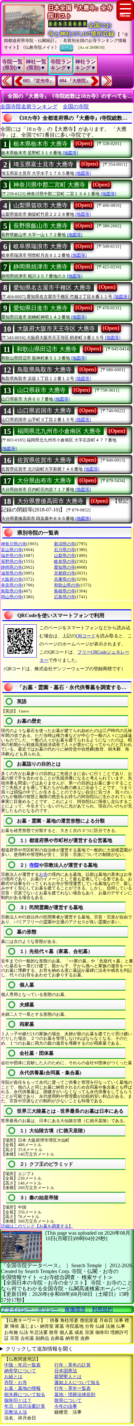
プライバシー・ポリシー (30, 1309)
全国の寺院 (76, 106)
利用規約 (102, 1309)
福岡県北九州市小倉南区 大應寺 (59, 431)
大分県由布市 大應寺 (44, 480)
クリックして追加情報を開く (39, 1348)
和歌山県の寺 (66, 585)
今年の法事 (65, 1406)
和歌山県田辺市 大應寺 (47, 349)
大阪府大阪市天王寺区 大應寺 (56, 328)
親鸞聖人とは (68, 1376)
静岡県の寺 (11, 567)
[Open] (83, 143)
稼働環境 (75, 1309)
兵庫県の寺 (64, 579)
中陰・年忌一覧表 (22, 1365)
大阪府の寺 (11, 579)
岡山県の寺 (11, 596)
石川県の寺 (64, 549)
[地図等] (70, 152)
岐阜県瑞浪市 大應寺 (40, 246)
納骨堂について (20, 1370)
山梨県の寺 (64, 555)
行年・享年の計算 (72, 1365)
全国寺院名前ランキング (29, 106)
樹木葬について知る (24, 1394)
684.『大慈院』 (75, 80)
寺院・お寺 (15, 1382)
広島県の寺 (64, 596)
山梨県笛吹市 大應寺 (40, 205)
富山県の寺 (11, 549)
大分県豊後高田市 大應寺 (50, 501)
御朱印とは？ (18, 1400)
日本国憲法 (65, 1370)
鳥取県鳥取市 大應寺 (44, 369)
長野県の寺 (11, 561)
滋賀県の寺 (11, 573)
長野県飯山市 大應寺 (40, 226)
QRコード (86, 635)
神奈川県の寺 (13, 543)
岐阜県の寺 (64, 561)
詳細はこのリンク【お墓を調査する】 (37, 1226)
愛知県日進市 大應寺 (40, 308)
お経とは (13, 1376)
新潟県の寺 (64, 543)
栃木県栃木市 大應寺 (40, 144)
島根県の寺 (64, 591)
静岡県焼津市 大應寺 (40, 267)
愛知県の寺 (64, 567)
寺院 (34, 865)
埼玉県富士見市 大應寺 (43, 164)
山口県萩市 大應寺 (41, 390)
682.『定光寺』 (38, 80)
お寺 (43, 874)
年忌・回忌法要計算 (24, 1406)
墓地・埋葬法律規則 (74, 1394)
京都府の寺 (64, 573)
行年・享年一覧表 (72, 1388)
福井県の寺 (11, 555)
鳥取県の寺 (11, 591)
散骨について (68, 1400)
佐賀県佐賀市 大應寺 (44, 460)
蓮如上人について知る (77, 1382)
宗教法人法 (15, 1412)
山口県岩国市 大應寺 (44, 410)
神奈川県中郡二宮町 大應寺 (49, 185)
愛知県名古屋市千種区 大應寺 (52, 287)
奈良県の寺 (11, 585)
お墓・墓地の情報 (22, 1388)
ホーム (66, 47)
